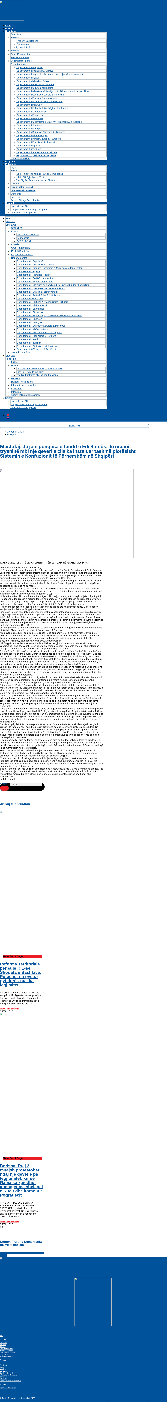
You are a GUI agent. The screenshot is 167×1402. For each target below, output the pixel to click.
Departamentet (18, 64)
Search (4, 784)
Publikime (10, 164)
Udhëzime (3, 1371)
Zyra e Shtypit (23, 47)
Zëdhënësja (22, 44)
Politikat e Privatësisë (8, 1388)
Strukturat (3, 1343)
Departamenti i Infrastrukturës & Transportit (38, 139)
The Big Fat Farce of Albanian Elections (36, 180)
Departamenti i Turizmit (28, 149)
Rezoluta (15, 183)
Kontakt (9, 203)
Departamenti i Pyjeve (27, 77)
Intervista (15, 197)
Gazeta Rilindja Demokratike (25, 200)
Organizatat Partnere (22, 61)
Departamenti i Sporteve (29, 125)
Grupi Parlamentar (20, 54)
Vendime (3, 1369)
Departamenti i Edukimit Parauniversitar (37, 98)
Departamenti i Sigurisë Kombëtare (34, 88)
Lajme (14, 167)
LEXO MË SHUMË (9, 1008)
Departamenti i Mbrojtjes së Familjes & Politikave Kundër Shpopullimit (52, 91)
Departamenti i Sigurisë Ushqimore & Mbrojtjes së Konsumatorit (49, 74)
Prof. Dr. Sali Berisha (27, 41)
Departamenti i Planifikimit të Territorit (35, 142)
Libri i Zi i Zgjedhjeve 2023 (30, 177)
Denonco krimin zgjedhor (23, 212)
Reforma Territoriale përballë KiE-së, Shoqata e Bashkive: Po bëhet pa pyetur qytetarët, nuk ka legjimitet (20, 974)
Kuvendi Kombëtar (20, 158)
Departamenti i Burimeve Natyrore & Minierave (40, 132)
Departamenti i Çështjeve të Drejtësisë (36, 155)
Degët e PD (4, 1354)
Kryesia (15, 50)
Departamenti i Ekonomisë (30, 115)
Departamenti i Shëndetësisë (31, 111)
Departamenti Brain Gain (29, 105)
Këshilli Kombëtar (20, 57)
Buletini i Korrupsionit (22, 187)
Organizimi (16, 34)
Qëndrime (16, 194)
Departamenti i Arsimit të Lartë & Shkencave (39, 101)
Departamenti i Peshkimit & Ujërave (34, 71)
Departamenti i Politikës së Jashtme (35, 84)
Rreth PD (10, 28)
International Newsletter (23, 190)
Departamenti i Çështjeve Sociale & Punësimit (40, 94)
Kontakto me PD (19, 206)
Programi (10, 161)
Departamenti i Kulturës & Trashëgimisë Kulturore (42, 108)
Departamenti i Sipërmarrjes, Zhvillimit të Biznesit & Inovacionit (49, 122)
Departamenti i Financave (29, 118)
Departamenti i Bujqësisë (29, 67)
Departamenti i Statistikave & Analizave (36, 152)
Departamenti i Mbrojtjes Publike (33, 81)
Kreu (8, 25)
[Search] (4, 788)
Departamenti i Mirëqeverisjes (31, 135)
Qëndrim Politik (74, 426)
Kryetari (3, 1345)
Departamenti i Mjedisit (28, 145)
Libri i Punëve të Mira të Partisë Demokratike (39, 174)
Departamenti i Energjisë (29, 128)
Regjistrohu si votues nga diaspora (29, 209)
